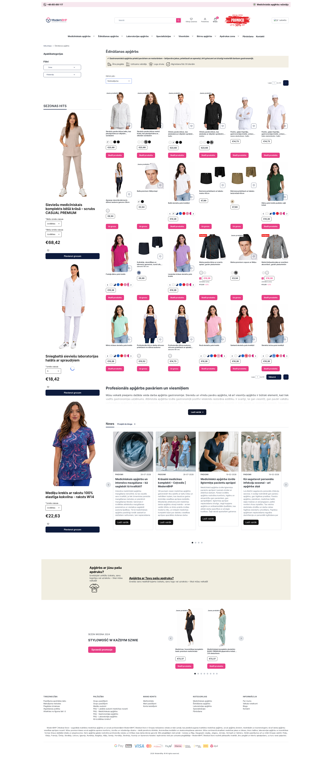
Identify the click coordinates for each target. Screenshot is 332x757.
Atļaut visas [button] (215, 390)
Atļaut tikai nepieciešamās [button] (162, 390)
